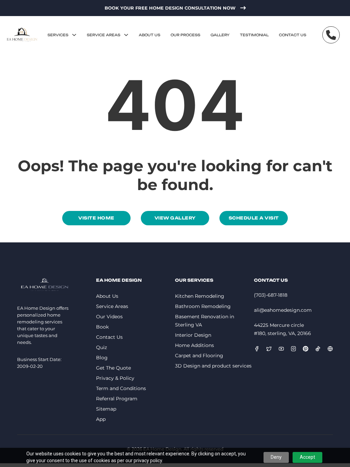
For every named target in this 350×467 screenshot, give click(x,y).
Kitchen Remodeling (199, 296)
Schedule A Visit (254, 218)
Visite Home (96, 218)
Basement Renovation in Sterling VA (204, 320)
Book (102, 327)
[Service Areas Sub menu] (126, 34)
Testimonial (254, 35)
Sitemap (106, 409)
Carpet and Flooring (199, 355)
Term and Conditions (121, 388)
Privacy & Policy (115, 378)
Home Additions (194, 345)
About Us (149, 35)
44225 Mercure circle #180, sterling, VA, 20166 (282, 329)
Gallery (220, 35)
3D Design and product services (213, 366)
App (101, 419)
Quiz (101, 347)
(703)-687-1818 (270, 295)
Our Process (185, 35)
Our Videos (109, 316)
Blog (102, 358)
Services (58, 35)
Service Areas (103, 35)
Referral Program (116, 399)
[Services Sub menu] (74, 34)
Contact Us (292, 35)
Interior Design (193, 335)
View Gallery (175, 218)
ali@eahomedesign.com (283, 310)
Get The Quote (113, 368)
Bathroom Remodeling (203, 306)
